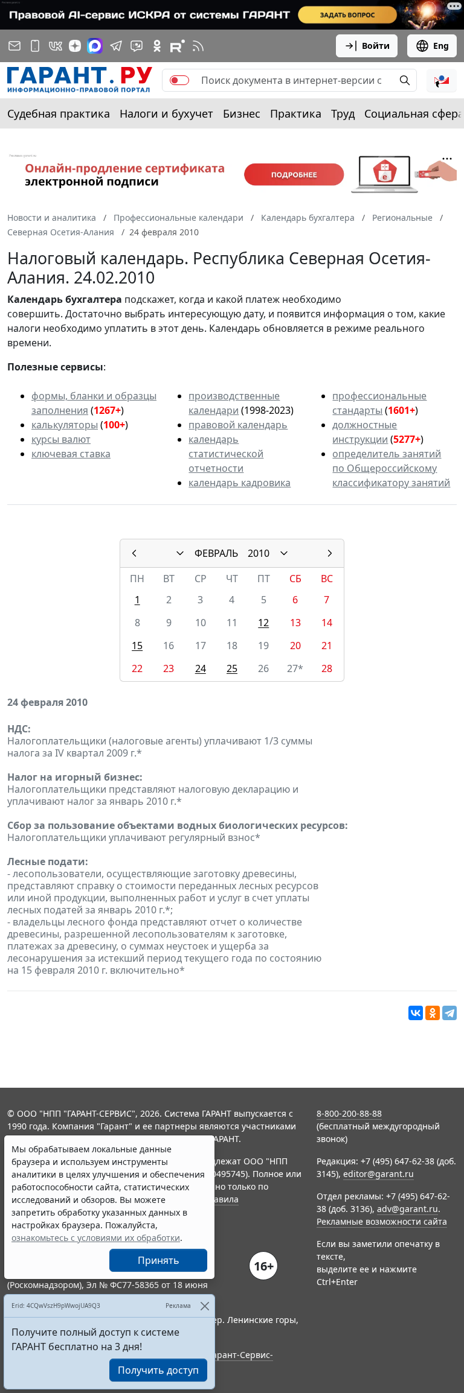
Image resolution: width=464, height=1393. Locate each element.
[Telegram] (449, 1013)
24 (200, 668)
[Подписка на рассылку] (14, 46)
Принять (158, 1260)
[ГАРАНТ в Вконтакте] (55, 46)
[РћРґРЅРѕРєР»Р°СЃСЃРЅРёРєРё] (432, 1013)
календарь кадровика (239, 482)
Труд (343, 113)
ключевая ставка (71, 453)
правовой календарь (238, 424)
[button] (442, 80)
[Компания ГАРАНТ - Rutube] (177, 46)
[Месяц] (180, 553)
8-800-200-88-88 (349, 1113)
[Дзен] (75, 46)
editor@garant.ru (378, 1173)
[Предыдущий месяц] (134, 553)
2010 (258, 553)
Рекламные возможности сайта (382, 1221)
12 (263, 622)
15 (137, 645)
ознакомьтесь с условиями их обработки (95, 1237)
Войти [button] (376, 45)
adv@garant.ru (407, 1208)
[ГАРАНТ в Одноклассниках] (157, 46)
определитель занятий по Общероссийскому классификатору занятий (391, 468)
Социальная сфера (414, 113)
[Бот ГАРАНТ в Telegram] (136, 46)
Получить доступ (158, 1370)
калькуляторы (64, 424)
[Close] (204, 1305)
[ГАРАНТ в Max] (95, 46)
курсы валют (61, 439)
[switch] (179, 80)
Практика (295, 113)
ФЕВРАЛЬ (216, 553)
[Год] (284, 553)
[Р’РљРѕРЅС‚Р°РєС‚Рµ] (415, 1013)
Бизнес (241, 113)
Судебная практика (58, 113)
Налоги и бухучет (166, 113)
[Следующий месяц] (330, 553)
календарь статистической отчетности (225, 454)
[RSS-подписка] (198, 46)
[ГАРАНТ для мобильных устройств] (35, 46)
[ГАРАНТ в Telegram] (116, 46)
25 (232, 668)
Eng (441, 45)
